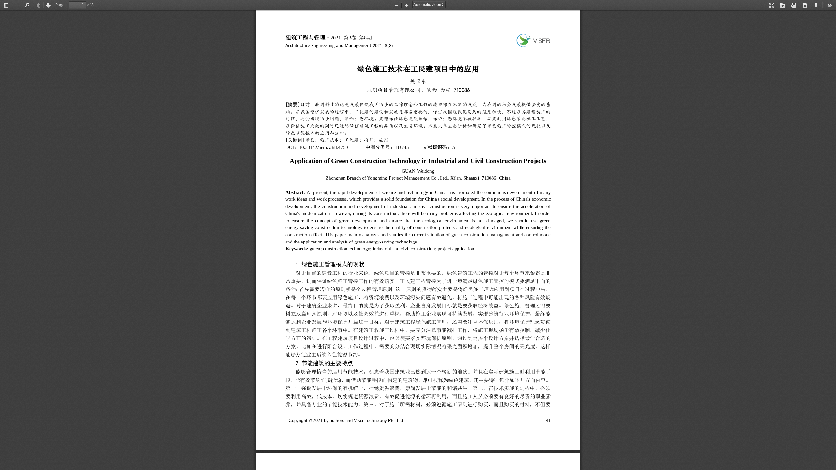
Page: (60, 5)
